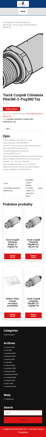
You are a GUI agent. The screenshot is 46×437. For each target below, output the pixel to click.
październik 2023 (11, 374)
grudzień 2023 (10, 368)
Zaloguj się (9, 399)
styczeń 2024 (10, 365)
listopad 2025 (10, 356)
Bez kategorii (10, 335)
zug (14, 122)
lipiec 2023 (9, 383)
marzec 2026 (10, 347)
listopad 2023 (10, 371)
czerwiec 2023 (10, 386)
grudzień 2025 (10, 353)
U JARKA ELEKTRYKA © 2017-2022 (18, 429)
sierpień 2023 (10, 380)
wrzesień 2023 (10, 377)
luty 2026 (8, 350)
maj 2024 (8, 362)
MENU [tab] (23, 11)
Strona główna (8, 22)
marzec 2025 (10, 359)
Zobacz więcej (11, 109)
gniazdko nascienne (14, 119)
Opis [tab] (8, 129)
